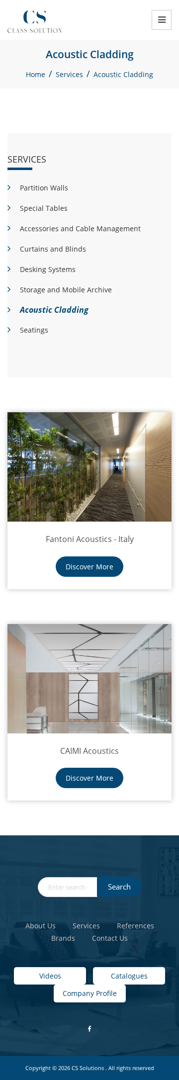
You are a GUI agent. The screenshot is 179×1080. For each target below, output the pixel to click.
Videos (50, 976)
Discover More (89, 566)
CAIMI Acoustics (89, 750)
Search (119, 887)
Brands (63, 938)
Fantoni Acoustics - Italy (90, 539)
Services (69, 74)
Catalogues (129, 976)
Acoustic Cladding (123, 74)
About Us (40, 925)
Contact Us (110, 938)
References (135, 925)
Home (35, 74)
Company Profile (90, 993)
